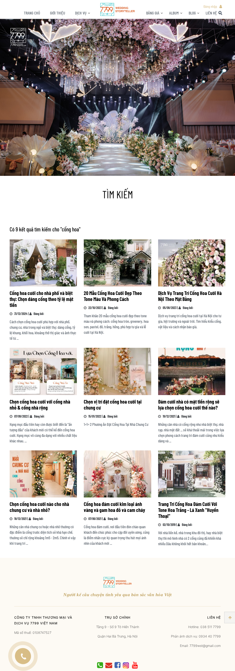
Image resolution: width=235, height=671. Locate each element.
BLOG (192, 12)
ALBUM (174, 12)
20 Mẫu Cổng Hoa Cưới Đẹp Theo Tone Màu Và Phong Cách (113, 296)
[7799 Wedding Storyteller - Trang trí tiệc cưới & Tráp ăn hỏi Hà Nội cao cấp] (117, 9)
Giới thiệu (57, 12)
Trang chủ (32, 12)
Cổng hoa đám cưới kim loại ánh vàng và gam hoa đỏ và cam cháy (114, 507)
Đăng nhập (210, 6)
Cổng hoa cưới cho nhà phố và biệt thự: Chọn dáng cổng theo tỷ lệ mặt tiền (41, 299)
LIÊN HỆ (211, 12)
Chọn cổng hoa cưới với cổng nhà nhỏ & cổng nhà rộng (40, 404)
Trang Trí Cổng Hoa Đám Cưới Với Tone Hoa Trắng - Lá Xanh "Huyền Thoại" (188, 510)
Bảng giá (152, 12)
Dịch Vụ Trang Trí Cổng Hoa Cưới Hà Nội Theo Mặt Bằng (190, 296)
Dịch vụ (81, 12)
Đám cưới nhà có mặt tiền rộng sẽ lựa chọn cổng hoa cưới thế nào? (188, 404)
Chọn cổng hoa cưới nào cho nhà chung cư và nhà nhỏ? (39, 507)
